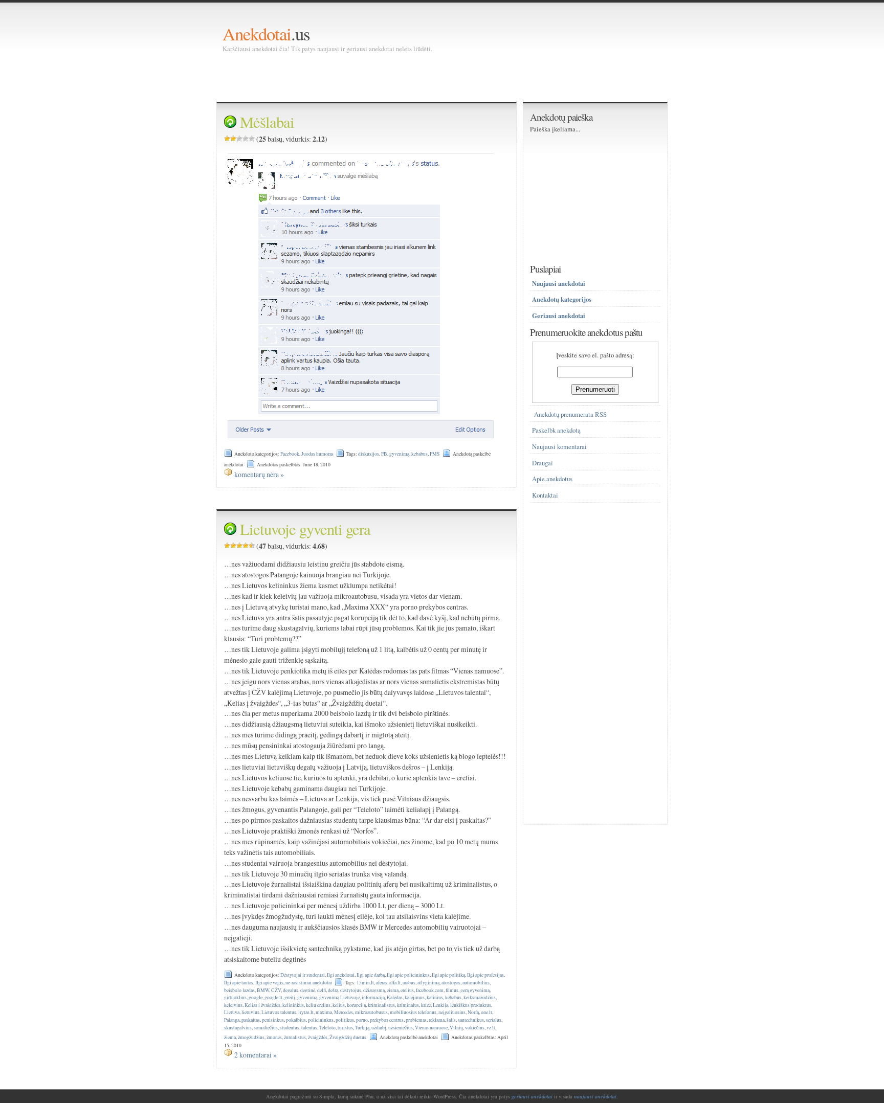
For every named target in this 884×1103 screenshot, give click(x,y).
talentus (309, 1027)
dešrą (333, 990)
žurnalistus (295, 1037)
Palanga (231, 1020)
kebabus (419, 454)
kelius (339, 1005)
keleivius (233, 1005)
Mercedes (343, 1012)
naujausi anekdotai (595, 1096)
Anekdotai (257, 33)
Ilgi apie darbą (371, 975)
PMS (434, 454)
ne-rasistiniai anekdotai (308, 982)
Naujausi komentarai (559, 446)
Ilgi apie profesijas (485, 975)
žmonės (274, 1037)
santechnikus (471, 1020)
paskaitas (250, 1020)
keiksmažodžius (479, 997)
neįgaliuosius (452, 1012)
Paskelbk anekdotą (556, 430)
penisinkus (273, 1020)
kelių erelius (318, 1005)
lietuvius (250, 1012)
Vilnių (456, 1027)
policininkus (321, 1020)
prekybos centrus (387, 1020)
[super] (252, 139)
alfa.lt (395, 982)
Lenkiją (440, 1005)
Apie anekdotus (552, 479)
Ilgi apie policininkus (408, 975)
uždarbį (378, 1027)
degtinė (307, 990)
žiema (230, 1037)
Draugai (542, 463)
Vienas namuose (431, 1027)
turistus (345, 1027)
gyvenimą (399, 454)
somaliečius (266, 1027)
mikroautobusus (371, 1012)
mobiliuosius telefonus (413, 1012)
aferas (381, 982)
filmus (452, 990)
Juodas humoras (317, 454)
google (255, 997)
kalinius (435, 997)
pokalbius (296, 1020)
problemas (416, 1020)
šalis (451, 1020)
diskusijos (368, 454)
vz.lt (491, 1027)
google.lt (273, 997)
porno (362, 1020)
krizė (426, 1005)
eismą (393, 990)
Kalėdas (395, 997)
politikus (345, 1020)
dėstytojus (350, 990)
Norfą (473, 1012)
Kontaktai (545, 495)
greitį (289, 997)
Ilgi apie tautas (238, 982)
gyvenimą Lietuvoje (339, 997)
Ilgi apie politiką (448, 975)
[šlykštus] (227, 139)
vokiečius (474, 1027)
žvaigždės (317, 1037)
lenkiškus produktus (470, 1005)
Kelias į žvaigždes (262, 1005)
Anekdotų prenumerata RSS (570, 414)
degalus (290, 990)
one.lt (486, 1012)
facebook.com (430, 990)
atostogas (450, 982)
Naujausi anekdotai (558, 283)
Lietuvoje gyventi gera (305, 529)
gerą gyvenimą (475, 990)
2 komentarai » (255, 1055)
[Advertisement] (409, 77)
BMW (263, 990)
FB (384, 454)
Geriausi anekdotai (558, 315)
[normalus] (239, 139)
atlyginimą (428, 982)
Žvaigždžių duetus (347, 1037)
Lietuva (231, 1012)
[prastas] (233, 139)
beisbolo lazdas (239, 990)
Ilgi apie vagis (269, 982)
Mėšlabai (267, 121)
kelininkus (293, 1005)
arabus (409, 982)
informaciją (373, 997)
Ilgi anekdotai (341, 975)
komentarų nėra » (259, 474)
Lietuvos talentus (278, 1012)
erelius (407, 990)
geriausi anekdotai (532, 1096)
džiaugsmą (374, 990)
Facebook (289, 454)
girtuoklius (235, 997)
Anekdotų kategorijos (561, 299)
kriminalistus (381, 1005)
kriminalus (408, 1005)
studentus (289, 1027)
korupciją (356, 1005)
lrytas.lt (306, 1012)
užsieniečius (400, 1027)
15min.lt (365, 982)
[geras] (245, 139)
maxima (324, 1012)
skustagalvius (238, 1027)
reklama (437, 1020)
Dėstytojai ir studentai (302, 975)
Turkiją (362, 1027)
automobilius (476, 982)
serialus (493, 1020)
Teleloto (327, 1027)
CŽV (276, 990)
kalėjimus (415, 997)
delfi (321, 990)
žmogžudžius (251, 1037)
